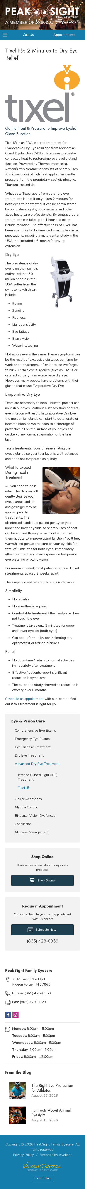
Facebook (8, 1015)
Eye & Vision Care (28, 721)
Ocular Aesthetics (28, 799)
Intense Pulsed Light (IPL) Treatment (38, 777)
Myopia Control (26, 807)
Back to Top (42, 1178)
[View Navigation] (6, 35)
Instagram (15, 1015)
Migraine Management (32, 832)
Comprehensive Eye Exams (35, 730)
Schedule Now (45, 930)
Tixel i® (24, 787)
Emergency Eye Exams (32, 738)
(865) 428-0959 (31, 993)
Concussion (23, 824)
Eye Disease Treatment (33, 747)
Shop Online (46, 880)
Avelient (65, 1154)
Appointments (64, 34)
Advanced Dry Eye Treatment (37, 763)
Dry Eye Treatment (29, 755)
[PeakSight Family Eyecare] (42, 13)
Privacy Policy (23, 1154)
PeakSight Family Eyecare (54, 1144)
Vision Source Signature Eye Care (42, 1166)
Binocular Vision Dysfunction (36, 815)
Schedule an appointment (24, 698)
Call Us (28, 34)
